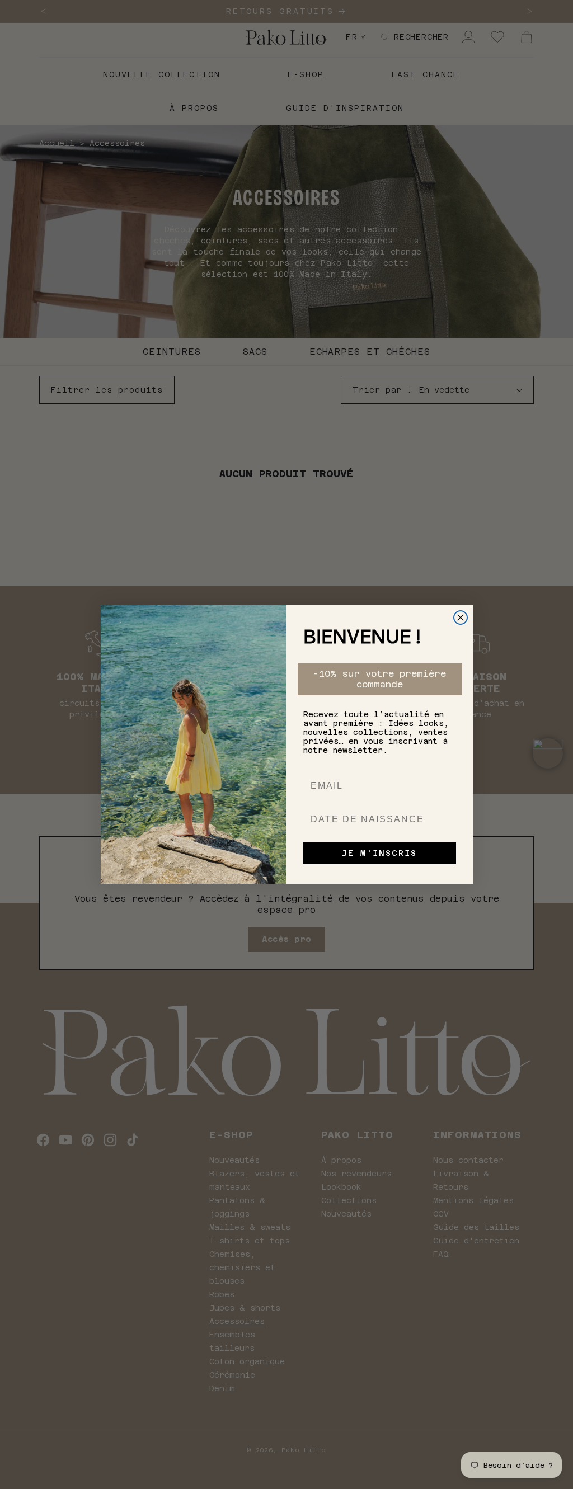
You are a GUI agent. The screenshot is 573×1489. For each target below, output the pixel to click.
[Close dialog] (460, 617)
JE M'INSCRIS (379, 853)
